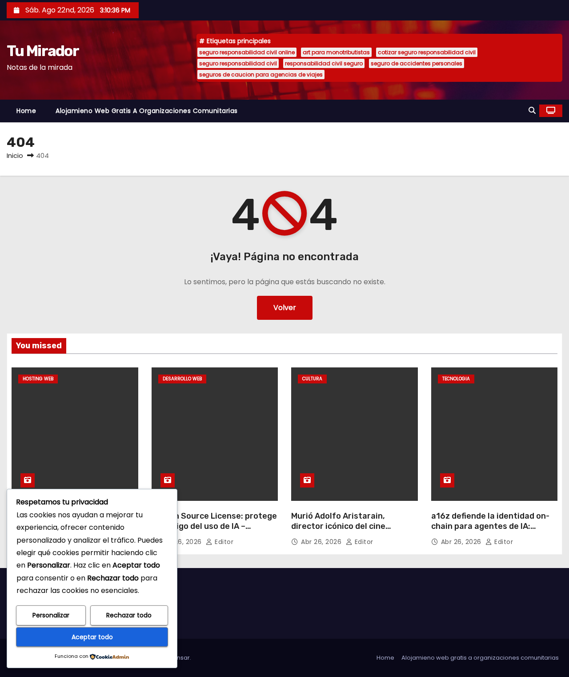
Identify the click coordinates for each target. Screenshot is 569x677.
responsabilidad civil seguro (324, 63)
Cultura (312, 378)
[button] (532, 110)
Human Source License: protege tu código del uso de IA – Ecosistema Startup (214, 526)
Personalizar (50, 615)
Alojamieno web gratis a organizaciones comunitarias (147, 110)
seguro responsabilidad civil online (247, 52)
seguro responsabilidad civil (238, 63)
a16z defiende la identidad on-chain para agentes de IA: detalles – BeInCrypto (490, 526)
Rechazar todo (129, 615)
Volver (284, 307)
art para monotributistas (336, 52)
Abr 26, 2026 (182, 541)
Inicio (15, 155)
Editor (223, 541)
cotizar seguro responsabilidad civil (427, 52)
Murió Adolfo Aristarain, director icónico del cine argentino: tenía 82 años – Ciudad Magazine (342, 532)
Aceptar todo (92, 637)
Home (26, 110)
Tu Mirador (43, 51)
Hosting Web (38, 378)
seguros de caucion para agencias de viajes (261, 74)
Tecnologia (456, 378)
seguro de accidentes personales (416, 63)
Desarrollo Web (182, 378)
